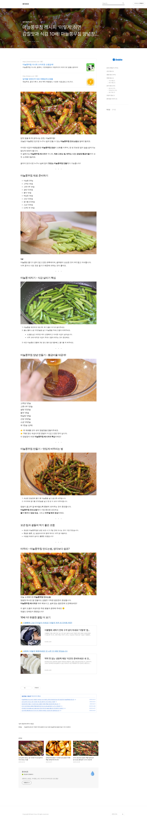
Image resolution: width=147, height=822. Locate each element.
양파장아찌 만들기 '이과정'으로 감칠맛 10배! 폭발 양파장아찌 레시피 (40, 704)
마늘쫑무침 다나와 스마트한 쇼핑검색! (38, 64)
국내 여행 (112, 80)
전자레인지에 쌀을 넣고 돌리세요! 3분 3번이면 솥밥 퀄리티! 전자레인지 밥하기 (43, 708)
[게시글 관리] (29, 687)
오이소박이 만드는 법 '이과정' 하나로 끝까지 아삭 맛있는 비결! (38, 701)
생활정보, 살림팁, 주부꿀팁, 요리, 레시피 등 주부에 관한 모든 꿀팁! (40, 778)
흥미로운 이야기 (111, 99)
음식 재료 (112, 92)
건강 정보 (110, 71)
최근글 (108, 109)
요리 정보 (24, 696)
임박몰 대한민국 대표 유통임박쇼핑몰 (38, 79)
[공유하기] (27, 687)
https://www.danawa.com (31, 61)
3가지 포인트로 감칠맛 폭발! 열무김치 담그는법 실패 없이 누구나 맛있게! (41, 706)
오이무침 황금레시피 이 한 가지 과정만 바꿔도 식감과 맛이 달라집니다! (40, 710)
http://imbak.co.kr (28, 76)
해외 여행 (112, 82)
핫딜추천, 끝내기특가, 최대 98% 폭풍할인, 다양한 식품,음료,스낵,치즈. (48, 82)
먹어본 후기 (113, 90)
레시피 (29, 696)
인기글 (114, 109)
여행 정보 (110, 78)
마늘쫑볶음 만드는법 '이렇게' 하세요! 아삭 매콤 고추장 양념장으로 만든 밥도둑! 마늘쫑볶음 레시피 (48, 699)
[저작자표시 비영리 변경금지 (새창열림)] (43, 688)
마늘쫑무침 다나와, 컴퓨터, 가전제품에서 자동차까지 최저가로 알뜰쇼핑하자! (50, 67)
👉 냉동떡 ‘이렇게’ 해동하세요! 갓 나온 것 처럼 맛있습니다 (44, 651)
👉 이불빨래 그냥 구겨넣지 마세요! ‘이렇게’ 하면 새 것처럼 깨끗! (46, 623)
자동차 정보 (110, 95)
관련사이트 (114, 814)
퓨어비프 (25, 4)
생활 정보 (111, 74)
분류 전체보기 (112, 68)
